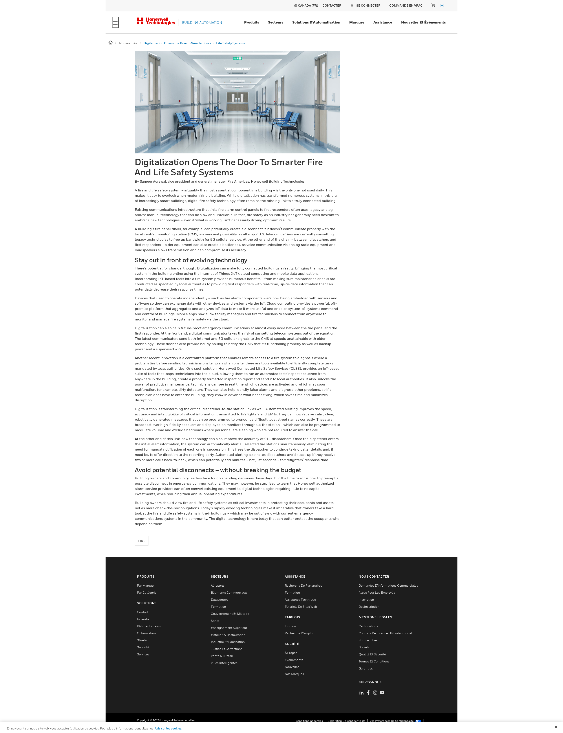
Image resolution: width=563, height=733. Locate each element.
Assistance (382, 22)
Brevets (364, 647)
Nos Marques (294, 674)
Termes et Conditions (374, 661)
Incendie (143, 619)
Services (143, 654)
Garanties (366, 668)
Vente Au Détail (222, 656)
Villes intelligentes (224, 663)
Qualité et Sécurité (372, 654)
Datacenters (219, 599)
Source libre (368, 640)
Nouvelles (292, 667)
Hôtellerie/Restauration (228, 635)
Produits (251, 22)
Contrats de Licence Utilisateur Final (385, 633)
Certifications (368, 626)
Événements (294, 660)
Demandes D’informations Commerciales (388, 585)
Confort (142, 612)
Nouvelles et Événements (423, 22)
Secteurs (275, 22)
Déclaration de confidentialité (346, 720)
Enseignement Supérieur (229, 627)
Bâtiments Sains (149, 626)
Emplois (290, 626)
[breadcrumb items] (111, 42)
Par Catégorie (147, 592)
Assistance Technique (300, 599)
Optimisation (146, 633)
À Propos (291, 653)
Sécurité (143, 647)
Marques (356, 22)
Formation (218, 606)
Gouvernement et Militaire (230, 613)
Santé (215, 620)
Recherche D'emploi (299, 633)
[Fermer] (556, 727)
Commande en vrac (405, 5)
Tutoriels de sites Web (301, 606)
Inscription (366, 599)
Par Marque (145, 585)
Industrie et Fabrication (228, 642)
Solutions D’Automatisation (316, 22)
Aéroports (218, 585)
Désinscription (369, 606)
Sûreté (142, 640)
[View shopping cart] (441, 6)
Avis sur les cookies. (168, 728)
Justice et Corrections (226, 649)
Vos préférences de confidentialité (392, 720)
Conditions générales (309, 720)
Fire (142, 541)
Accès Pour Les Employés (377, 592)
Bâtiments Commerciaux (229, 592)
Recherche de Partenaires (303, 585)
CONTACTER (331, 5)
